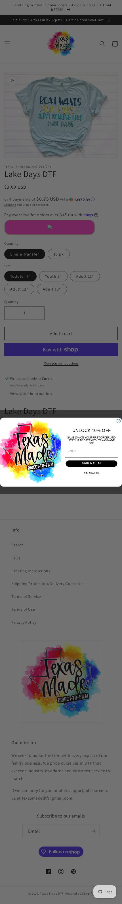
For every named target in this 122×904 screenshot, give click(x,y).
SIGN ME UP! (91, 463)
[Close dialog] (118, 421)
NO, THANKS (91, 473)
